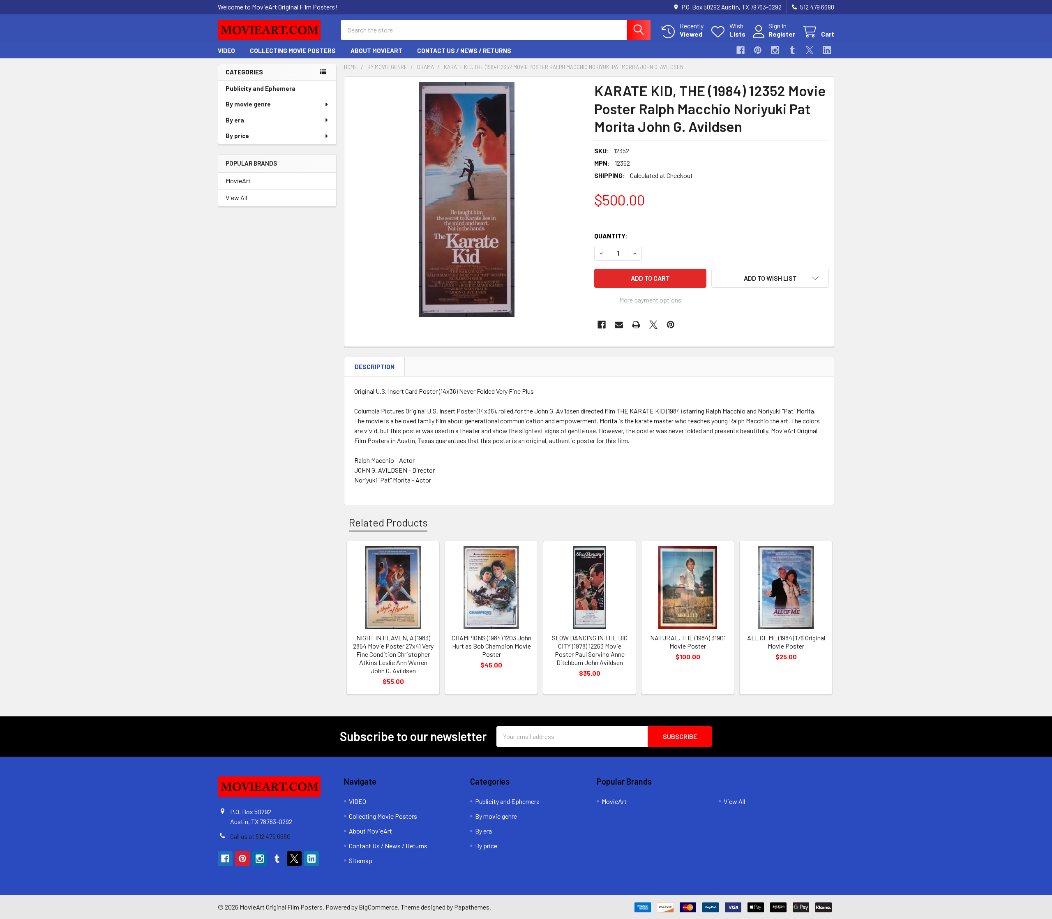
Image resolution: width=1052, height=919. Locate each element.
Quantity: (611, 236)
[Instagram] (775, 50)
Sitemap (360, 860)
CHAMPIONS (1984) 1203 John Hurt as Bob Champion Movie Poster (491, 646)
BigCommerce (378, 907)
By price (237, 135)
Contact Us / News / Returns (464, 50)
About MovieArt (376, 50)
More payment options (650, 300)
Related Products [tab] (388, 522)
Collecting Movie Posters (293, 50)
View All (236, 197)
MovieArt (238, 181)
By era (235, 120)
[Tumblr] (792, 50)
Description (374, 366)
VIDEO (226, 50)
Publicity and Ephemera (260, 88)
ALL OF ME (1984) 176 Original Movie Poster (786, 642)
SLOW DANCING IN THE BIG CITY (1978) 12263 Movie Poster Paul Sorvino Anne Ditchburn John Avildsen (590, 650)
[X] (809, 50)
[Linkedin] (826, 50)
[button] (770, 278)
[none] (466, 199)
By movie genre (248, 104)
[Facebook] (740, 50)
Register (781, 34)
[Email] (618, 324)
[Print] (636, 324)
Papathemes (471, 907)
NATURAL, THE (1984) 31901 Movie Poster (688, 642)
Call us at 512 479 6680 (260, 836)
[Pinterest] (757, 50)
